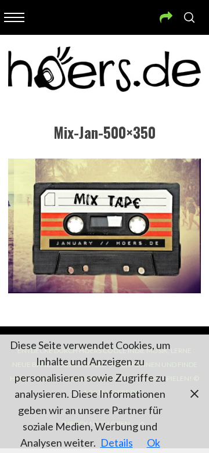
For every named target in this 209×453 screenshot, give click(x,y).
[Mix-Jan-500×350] (104, 289)
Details (116, 442)
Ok (153, 442)
